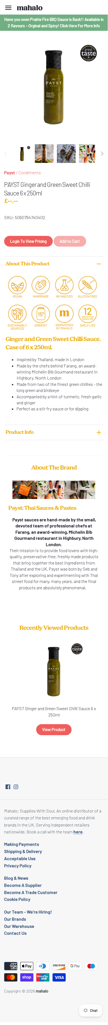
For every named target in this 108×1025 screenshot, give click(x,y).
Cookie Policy (17, 899)
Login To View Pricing (28, 241)
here (78, 831)
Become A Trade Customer (30, 892)
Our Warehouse (19, 926)
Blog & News (16, 877)
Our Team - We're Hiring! (28, 911)
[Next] (102, 154)
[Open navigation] (8, 8)
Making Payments (21, 844)
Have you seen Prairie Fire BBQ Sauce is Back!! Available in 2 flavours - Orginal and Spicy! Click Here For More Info (54, 22)
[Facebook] (8, 786)
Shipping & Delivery (23, 851)
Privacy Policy (17, 865)
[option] (22, 153)
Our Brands (15, 919)
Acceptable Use (20, 858)
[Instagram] (16, 786)
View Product (53, 729)
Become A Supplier (23, 885)
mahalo (42, 991)
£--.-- (11, 201)
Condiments (30, 172)
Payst (9, 172)
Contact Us (15, 933)
